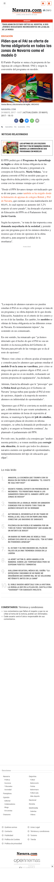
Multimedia (33, 808)
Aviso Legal (35, 827)
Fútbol (32, 780)
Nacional (32, 800)
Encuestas (8, 811)
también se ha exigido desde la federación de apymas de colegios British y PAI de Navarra (26, 196)
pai (15, 127)
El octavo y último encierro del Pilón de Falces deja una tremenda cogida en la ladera (27, 550)
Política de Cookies (12, 839)
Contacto (8, 831)
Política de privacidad (13, 843)
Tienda (33, 839)
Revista (32, 804)
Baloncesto (34, 783)
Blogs (6, 807)
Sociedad (7, 790)
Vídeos (32, 815)
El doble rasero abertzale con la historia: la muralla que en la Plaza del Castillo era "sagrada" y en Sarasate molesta (30, 587)
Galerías (33, 811)
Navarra (6, 776)
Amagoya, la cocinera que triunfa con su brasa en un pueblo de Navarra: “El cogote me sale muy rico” (29, 480)
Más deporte (35, 796)
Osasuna (6, 814)
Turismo (33, 835)
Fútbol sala (34, 793)
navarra (9, 127)
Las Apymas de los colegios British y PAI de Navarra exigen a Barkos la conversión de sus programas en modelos (35, 147)
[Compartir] (16, 120)
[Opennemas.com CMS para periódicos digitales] (27, 863)
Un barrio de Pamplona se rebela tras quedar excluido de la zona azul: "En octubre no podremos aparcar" (30, 539)
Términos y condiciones (31, 607)
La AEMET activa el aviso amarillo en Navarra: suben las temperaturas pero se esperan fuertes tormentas (29, 562)
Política (7, 780)
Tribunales (8, 786)
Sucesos (7, 783)
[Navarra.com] (26, 10)
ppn (28, 127)
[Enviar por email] (37, 120)
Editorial (7, 801)
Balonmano (34, 790)
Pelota (32, 786)
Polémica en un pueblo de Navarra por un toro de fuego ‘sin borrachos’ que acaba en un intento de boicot (29, 528)
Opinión (6, 797)
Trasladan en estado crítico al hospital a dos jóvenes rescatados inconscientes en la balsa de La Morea (25, 27)
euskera (21, 127)
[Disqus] (26, 658)
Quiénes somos (11, 827)
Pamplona (7, 793)
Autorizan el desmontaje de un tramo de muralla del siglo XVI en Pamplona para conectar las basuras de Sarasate (28, 516)
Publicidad (9, 835)
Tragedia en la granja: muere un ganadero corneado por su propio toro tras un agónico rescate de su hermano (29, 505)
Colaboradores (9, 804)
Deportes (32, 776)
